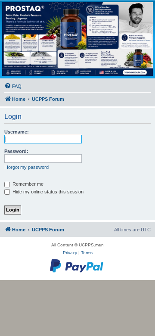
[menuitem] (13, 86)
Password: (16, 151)
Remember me (27, 184)
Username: (16, 131)
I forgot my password (26, 167)
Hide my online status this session (47, 191)
